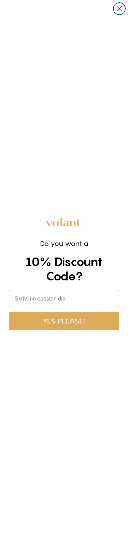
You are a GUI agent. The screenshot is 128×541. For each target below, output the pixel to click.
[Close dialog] (119, 9)
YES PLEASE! (64, 321)
